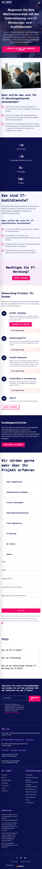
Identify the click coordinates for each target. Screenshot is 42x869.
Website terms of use (26, 861)
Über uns (4, 777)
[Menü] (39, 3)
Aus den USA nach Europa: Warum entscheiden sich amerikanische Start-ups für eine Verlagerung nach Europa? (9, 826)
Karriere (4, 788)
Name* (4, 561)
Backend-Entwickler (31, 792)
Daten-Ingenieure (30, 797)
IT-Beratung (29, 775)
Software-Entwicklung (32, 777)
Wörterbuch (5, 791)
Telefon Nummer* (7, 578)
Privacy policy (14, 861)
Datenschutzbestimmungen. (12, 712)
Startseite (4, 775)
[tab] (24, 330)
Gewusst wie (5, 785)
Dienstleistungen (6, 780)
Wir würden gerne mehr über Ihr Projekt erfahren (18, 465)
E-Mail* (4, 570)
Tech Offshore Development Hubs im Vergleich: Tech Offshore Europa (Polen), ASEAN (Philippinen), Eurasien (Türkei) (9, 836)
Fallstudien (5, 783)
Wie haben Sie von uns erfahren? (12, 587)
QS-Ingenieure (30, 802)
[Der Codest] (7, 3)
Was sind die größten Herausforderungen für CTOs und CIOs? (10, 845)
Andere (28, 800)
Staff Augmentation (31, 789)
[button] (24, 330)
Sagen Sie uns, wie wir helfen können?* (14, 595)
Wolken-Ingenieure (31, 794)
